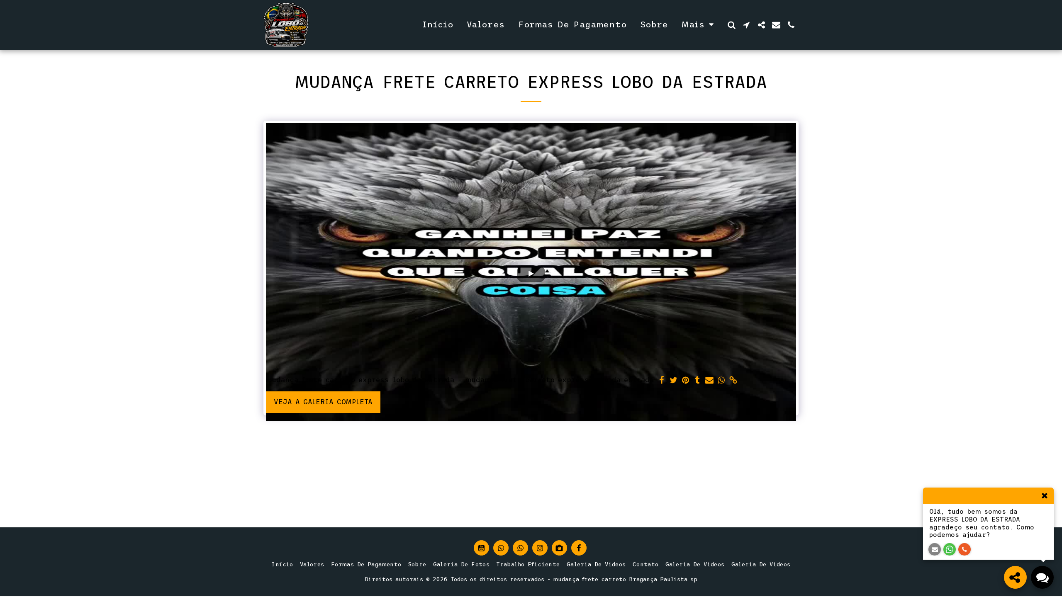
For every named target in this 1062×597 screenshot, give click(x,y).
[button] (731, 25)
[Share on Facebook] (661, 381)
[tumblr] (697, 381)
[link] (733, 381)
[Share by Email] (709, 381)
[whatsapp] (721, 381)
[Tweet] (673, 381)
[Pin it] (685, 381)
